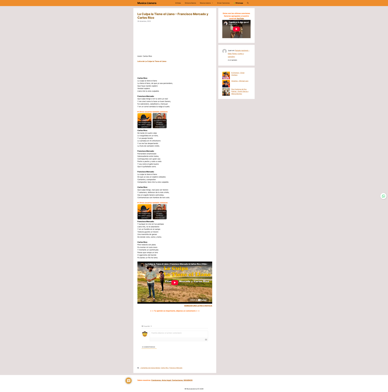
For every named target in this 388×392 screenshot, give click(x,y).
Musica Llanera (146, 3)
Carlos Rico (165, 368)
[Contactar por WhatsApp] (383, 196)
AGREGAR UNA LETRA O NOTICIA (198, 306)
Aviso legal (166, 380)
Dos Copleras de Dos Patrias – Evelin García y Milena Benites (239, 91)
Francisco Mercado (175, 368)
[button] (248, 3)
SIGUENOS (188, 380)
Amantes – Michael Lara (239, 81)
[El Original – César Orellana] (226, 76)
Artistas (178, 3)
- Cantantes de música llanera (150, 368)
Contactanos (177, 380)
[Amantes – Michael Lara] (226, 84)
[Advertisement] (174, 40)
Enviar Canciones (223, 3)
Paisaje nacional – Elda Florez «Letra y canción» (238, 53)
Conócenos (156, 380)
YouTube (240, 19)
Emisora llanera (190, 3)
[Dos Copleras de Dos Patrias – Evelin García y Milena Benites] (226, 92)
